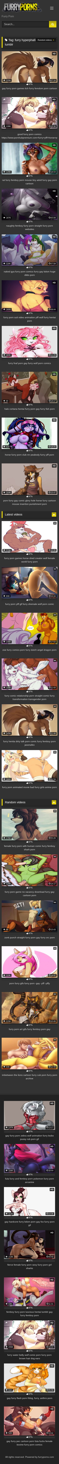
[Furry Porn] (24, 8)
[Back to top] (48, 1454)
